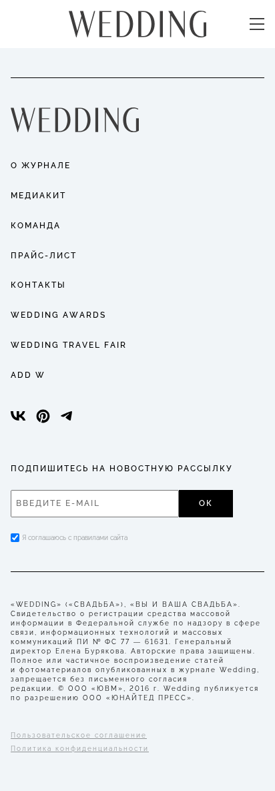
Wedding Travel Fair (69, 345)
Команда (36, 225)
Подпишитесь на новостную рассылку (122, 468)
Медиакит (38, 195)
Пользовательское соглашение (79, 735)
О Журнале (41, 165)
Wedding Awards (58, 315)
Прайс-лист (44, 255)
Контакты (38, 285)
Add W (28, 375)
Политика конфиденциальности (80, 748)
